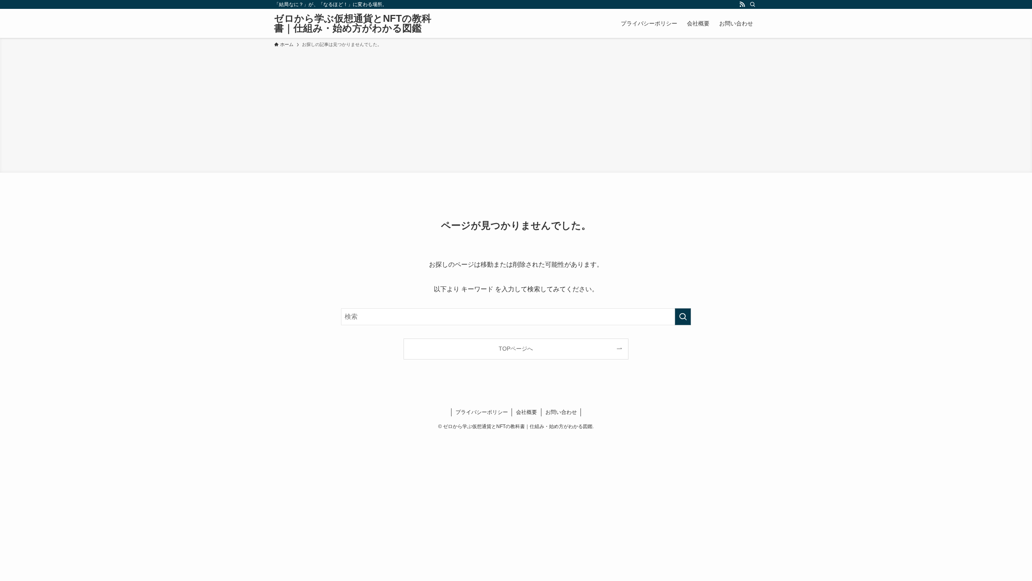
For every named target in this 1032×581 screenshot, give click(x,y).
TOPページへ (516, 348)
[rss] (742, 4)
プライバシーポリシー (482, 412)
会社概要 (526, 412)
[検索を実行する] (683, 316)
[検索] (752, 4)
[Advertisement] (516, 108)
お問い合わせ (561, 412)
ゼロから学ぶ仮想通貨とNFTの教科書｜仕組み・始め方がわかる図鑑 (352, 23)
